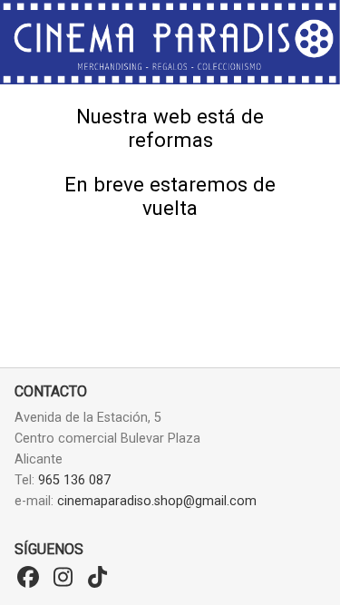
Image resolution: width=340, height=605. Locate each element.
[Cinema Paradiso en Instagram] (62, 577)
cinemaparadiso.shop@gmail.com (157, 501)
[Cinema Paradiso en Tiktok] (97, 577)
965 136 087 (74, 480)
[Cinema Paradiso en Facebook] (28, 577)
